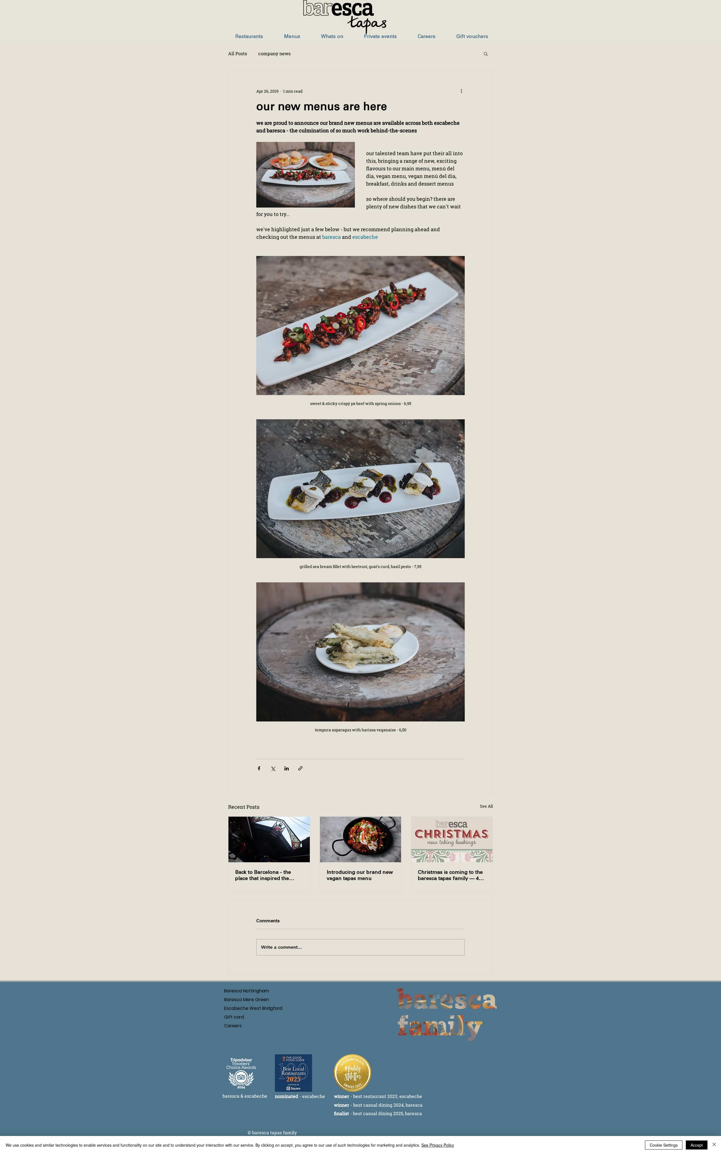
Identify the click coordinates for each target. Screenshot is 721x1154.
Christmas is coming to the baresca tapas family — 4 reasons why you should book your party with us (450, 875)
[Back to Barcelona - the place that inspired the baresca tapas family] (269, 839)
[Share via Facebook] (259, 768)
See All (486, 806)
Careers (233, 1025)
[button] (249, 36)
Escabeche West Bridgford (241, 1008)
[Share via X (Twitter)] (272, 768)
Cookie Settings (664, 1145)
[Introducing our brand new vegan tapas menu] (360, 839)
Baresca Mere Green (241, 999)
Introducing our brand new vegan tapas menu (360, 875)
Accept (697, 1145)
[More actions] (461, 91)
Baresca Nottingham (241, 991)
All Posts (237, 53)
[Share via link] (300, 768)
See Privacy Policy (437, 1145)
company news (274, 53)
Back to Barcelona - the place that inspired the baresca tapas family (263, 875)
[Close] (714, 1144)
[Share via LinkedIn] (286, 768)
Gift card (234, 1017)
